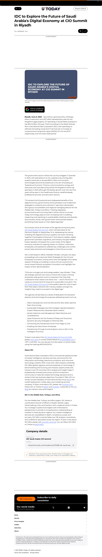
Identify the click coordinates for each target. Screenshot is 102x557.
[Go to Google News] (35, 109)
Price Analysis (19, 521)
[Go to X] (53, 507)
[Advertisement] (51, 52)
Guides (16, 524)
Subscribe (27, 499)
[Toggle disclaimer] (27, 454)
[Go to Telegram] (84, 507)
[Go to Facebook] (69, 507)
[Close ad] (101, 1)
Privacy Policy (34, 552)
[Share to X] (80, 31)
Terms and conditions (21, 552)
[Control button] (85, 31)
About (16, 531)
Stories (16, 518)
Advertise (17, 528)
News (16, 515)
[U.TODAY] (51, 9)
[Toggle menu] (18, 8)
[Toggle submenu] (86, 515)
